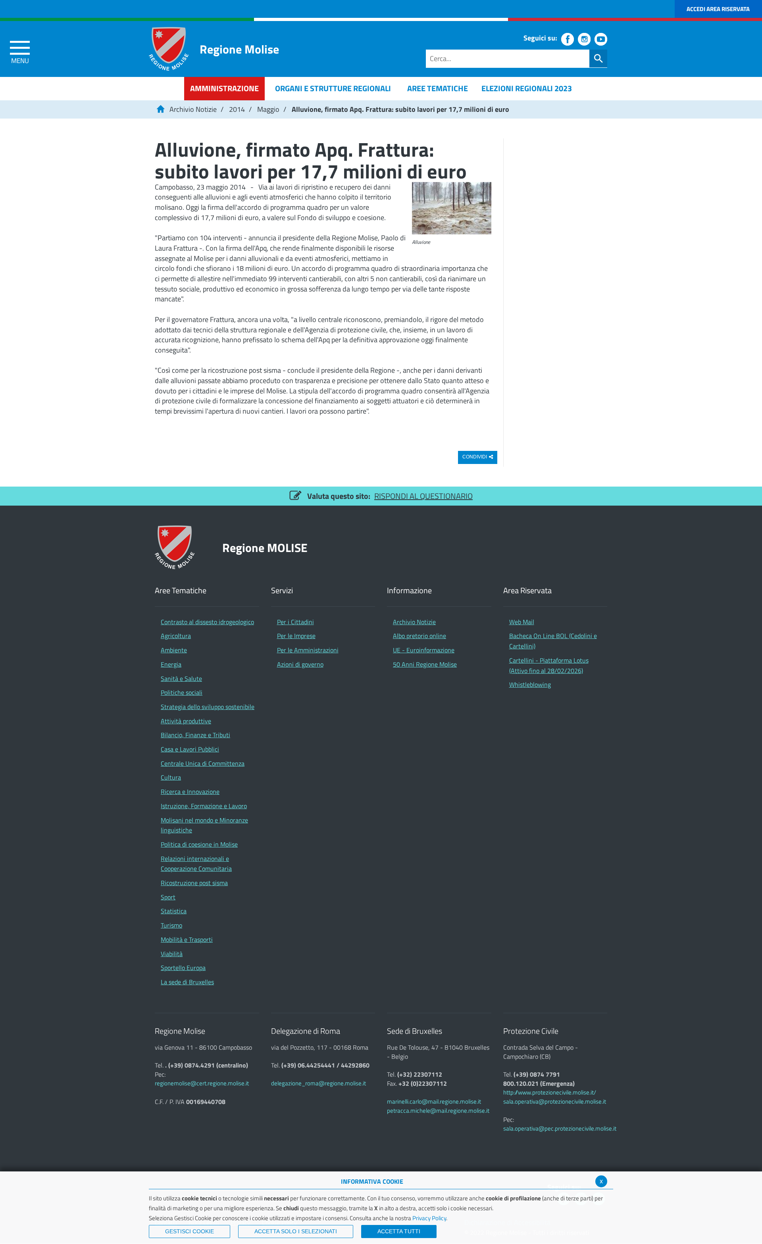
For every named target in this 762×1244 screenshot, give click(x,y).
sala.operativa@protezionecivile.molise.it (554, 1101)
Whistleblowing (530, 684)
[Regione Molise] (169, 49)
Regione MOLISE (265, 547)
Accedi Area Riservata (718, 8)
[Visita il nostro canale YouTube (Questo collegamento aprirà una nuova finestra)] (601, 39)
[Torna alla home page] (160, 109)
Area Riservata (527, 590)
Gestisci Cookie (189, 1231)
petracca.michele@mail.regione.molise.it (438, 1110)
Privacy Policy (429, 1218)
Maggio (268, 109)
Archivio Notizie (193, 109)
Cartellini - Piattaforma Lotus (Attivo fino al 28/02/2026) (549, 665)
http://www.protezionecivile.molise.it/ (549, 1092)
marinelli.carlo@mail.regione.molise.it (434, 1101)
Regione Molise (239, 49)
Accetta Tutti (398, 1231)
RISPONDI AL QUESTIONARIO (423, 496)
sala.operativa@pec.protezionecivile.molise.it (559, 1128)
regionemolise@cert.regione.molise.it (202, 1083)
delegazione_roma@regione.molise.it (318, 1083)
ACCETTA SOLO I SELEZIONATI (295, 1231)
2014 (237, 109)
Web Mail (521, 622)
